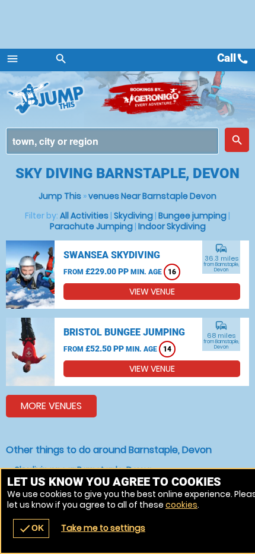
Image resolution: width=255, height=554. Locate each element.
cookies (181, 505)
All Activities (84, 215)
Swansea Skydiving (111, 255)
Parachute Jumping (91, 226)
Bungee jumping (192, 215)
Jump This (60, 196)
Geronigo (153, 98)
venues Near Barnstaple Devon (152, 196)
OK (31, 528)
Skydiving (133, 215)
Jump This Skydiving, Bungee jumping (53, 98)
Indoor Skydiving (172, 226)
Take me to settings (103, 528)
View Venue (152, 291)
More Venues (51, 406)
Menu (12, 58)
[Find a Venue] (112, 141)
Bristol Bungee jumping (124, 332)
